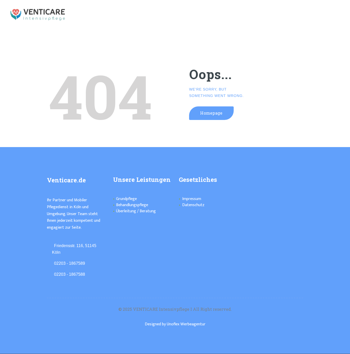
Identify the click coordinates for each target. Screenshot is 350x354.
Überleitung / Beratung (136, 211)
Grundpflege (126, 198)
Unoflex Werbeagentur (186, 324)
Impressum (191, 198)
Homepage (211, 113)
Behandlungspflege (132, 205)
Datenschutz (193, 205)
